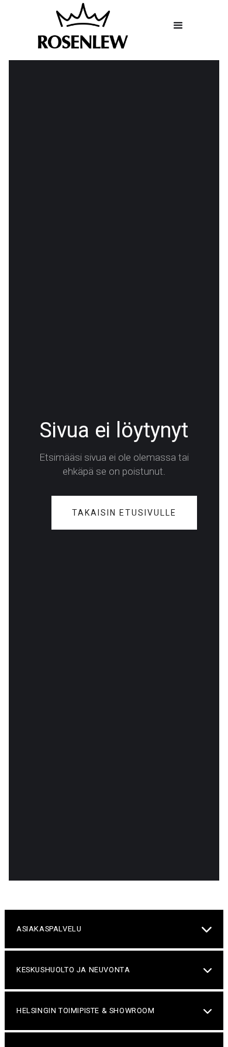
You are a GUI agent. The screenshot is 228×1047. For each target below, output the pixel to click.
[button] (178, 25)
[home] (80, 25)
